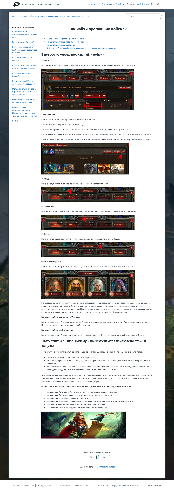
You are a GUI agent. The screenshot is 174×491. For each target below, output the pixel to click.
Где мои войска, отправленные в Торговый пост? (24, 34)
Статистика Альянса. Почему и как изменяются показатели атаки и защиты (81, 48)
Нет (104, 457)
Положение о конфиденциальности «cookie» (118, 485)
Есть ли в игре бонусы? (23, 42)
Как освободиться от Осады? (21, 74)
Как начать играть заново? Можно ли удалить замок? (24, 67)
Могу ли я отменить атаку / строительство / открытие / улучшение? (24, 92)
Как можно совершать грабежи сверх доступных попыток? (24, 50)
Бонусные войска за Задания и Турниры (65, 42)
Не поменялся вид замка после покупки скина (23, 101)
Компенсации (154, 485)
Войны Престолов (55, 16)
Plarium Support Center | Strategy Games (28, 16)
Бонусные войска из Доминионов (62, 45)
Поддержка (108, 4)
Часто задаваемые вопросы (77, 16)
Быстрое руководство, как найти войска (65, 39)
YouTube (120, 4)
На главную (93, 4)
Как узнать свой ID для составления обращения (23, 82)
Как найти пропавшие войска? (22, 59)
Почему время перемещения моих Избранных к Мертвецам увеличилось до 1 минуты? (24, 111)
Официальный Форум (138, 4)
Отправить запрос (106, 467)
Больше (15, 121)
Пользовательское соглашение (74, 485)
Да (91, 457)
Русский (155, 4)
